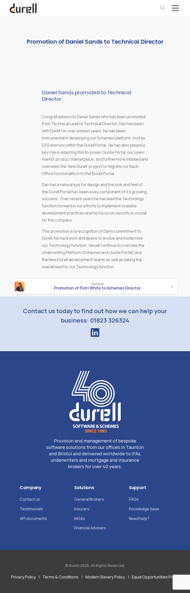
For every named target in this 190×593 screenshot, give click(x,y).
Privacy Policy (23, 577)
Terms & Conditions (60, 577)
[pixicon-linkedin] (95, 332)
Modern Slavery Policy (105, 577)
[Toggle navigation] (175, 8)
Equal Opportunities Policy (155, 577)
